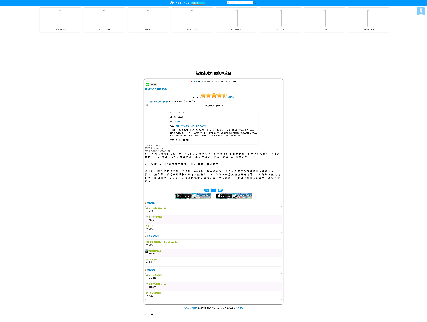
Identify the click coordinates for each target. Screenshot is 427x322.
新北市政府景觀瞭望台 (156, 89)
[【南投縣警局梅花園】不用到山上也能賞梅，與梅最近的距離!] (368, 18)
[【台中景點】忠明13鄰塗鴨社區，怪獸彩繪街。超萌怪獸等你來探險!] (60, 18)
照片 (213, 190)
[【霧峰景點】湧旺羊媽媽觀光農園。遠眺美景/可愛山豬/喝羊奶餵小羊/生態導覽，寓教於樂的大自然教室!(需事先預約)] (280, 18)
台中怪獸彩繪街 (60, 29)
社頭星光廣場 (324, 29)
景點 (151, 102)
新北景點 (188, 102)
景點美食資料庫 (190, 308)
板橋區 (195, 81)
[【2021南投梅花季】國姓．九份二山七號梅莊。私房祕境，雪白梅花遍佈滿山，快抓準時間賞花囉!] (104, 18)
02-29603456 (180, 121)
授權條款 (239, 308)
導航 (220, 190)
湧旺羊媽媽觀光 (280, 29)
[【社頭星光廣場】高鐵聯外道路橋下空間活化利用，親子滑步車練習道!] (324, 18)
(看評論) (231, 97)
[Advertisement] (213, 51)
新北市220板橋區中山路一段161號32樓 (191, 126)
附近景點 (150, 203)
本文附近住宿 (152, 236)
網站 (207, 190)
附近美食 (150, 270)
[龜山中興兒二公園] (236, 18)
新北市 (158, 102)
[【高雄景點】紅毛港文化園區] (192, 18)
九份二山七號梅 (104, 29)
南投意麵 (148, 29)
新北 (195, 102)
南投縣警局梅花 (368, 29)
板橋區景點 (173, 102)
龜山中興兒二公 (236, 29)
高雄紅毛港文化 (192, 29)
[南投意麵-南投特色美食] (148, 18)
